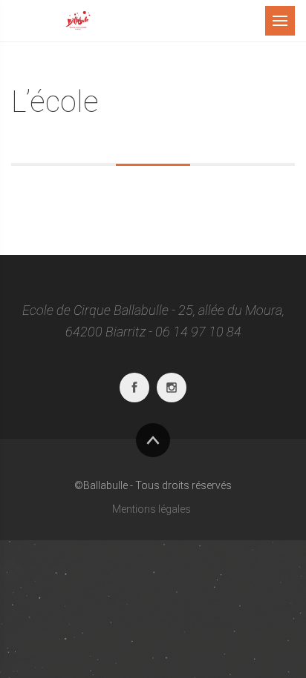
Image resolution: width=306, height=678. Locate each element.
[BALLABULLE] (78, 20)
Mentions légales (151, 509)
